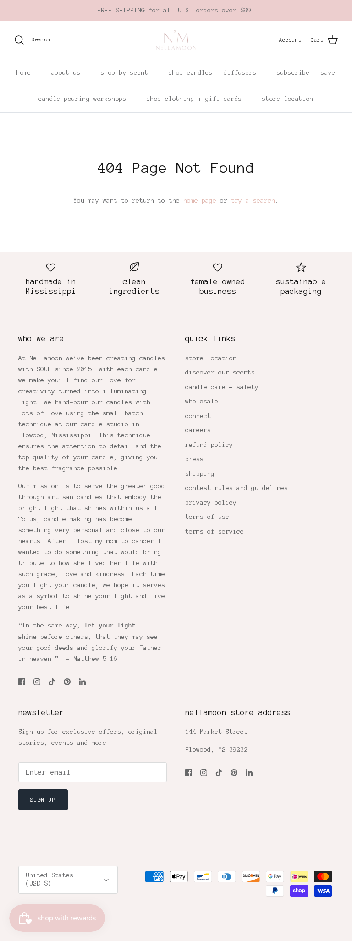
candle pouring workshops (82, 99)
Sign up (43, 800)
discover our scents (220, 372)
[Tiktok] (52, 681)
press (194, 459)
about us (66, 73)
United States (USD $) (49, 879)
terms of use (207, 516)
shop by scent (124, 73)
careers (198, 430)
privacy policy (210, 502)
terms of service (214, 531)
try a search (253, 200)
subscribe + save (306, 73)
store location (288, 99)
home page (199, 200)
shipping (199, 473)
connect (198, 416)
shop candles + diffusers (213, 73)
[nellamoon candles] (176, 40)
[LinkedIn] (82, 681)
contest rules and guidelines (236, 487)
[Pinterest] (67, 681)
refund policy (209, 444)
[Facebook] (21, 681)
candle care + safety (221, 387)
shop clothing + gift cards (194, 99)
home (23, 73)
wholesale (201, 401)
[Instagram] (36, 681)
